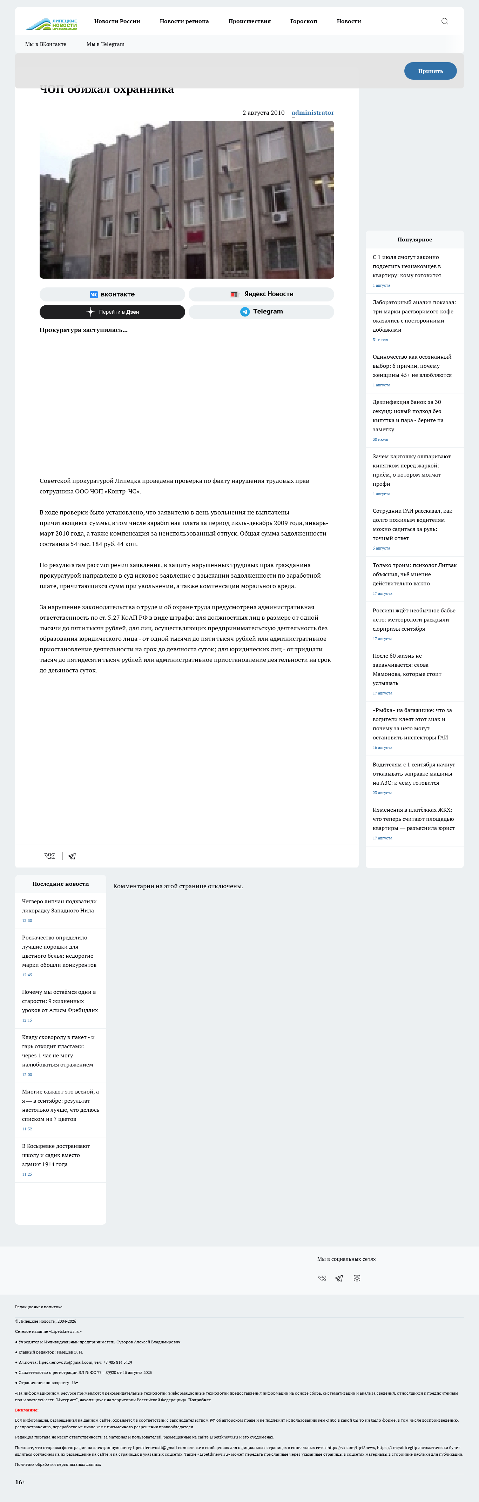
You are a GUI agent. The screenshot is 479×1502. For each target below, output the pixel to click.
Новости (349, 21)
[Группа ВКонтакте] (112, 294)
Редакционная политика (38, 1306)
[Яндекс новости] (261, 294)
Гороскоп (303, 21)
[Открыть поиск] (445, 21)
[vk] (50, 856)
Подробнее (199, 1399)
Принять (430, 70)
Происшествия (250, 21)
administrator (313, 112)
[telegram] (74, 856)
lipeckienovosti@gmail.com (65, 1362)
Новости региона (184, 21)
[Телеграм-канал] (261, 312)
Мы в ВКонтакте (45, 44)
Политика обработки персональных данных (58, 1464)
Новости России (117, 21)
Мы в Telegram (105, 44)
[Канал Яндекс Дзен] (112, 312)
